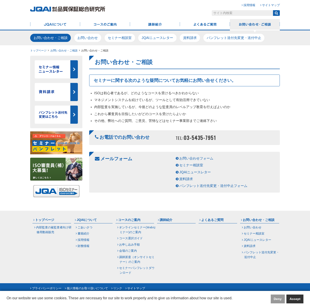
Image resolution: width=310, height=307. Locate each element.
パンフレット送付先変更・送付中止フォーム (213, 186)
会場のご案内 (128, 250)
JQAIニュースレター (157, 38)
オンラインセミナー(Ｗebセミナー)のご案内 (137, 230)
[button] (7, 301)
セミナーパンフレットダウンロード (137, 270)
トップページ (38, 50)
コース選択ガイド (131, 238)
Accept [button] (295, 299)
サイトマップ (271, 5)
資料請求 (190, 38)
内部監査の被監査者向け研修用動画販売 (53, 230)
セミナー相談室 (120, 38)
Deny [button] (278, 299)
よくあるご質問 (205, 24)
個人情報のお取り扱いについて (87, 288)
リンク (117, 288)
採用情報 (249, 5)
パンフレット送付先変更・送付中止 (234, 38)
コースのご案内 (105, 24)
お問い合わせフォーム (196, 158)
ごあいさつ (85, 227)
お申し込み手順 (129, 244)
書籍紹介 (83, 233)
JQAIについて (55, 24)
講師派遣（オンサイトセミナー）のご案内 (137, 259)
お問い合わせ (87, 38)
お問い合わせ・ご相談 (255, 24)
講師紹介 (155, 24)
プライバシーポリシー (47, 288)
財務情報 (83, 246)
